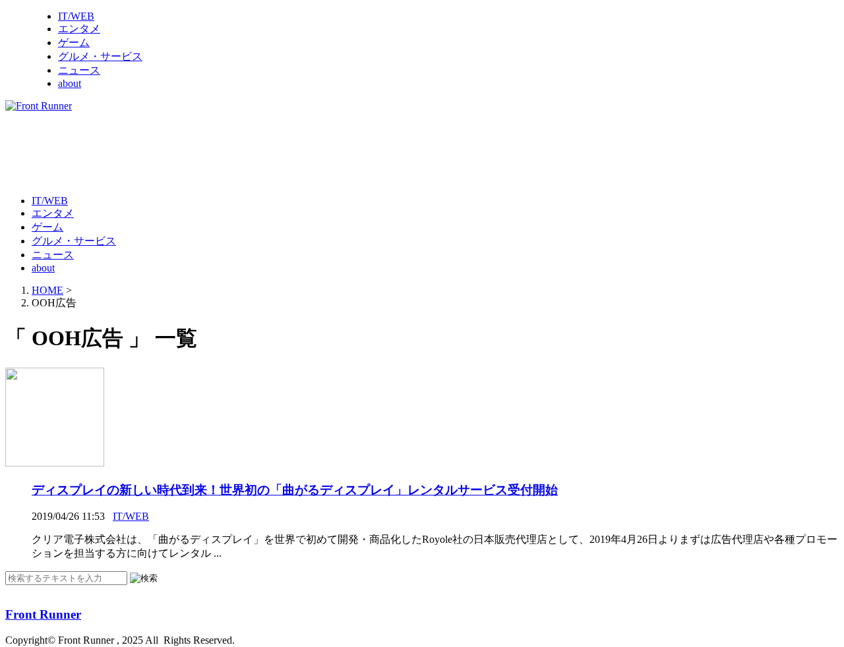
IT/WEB (76, 16)
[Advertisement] (245, 152)
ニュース (79, 70)
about (69, 83)
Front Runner (43, 614)
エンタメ (79, 28)
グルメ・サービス (100, 56)
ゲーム (74, 42)
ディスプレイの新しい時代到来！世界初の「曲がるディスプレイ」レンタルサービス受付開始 (295, 490)
